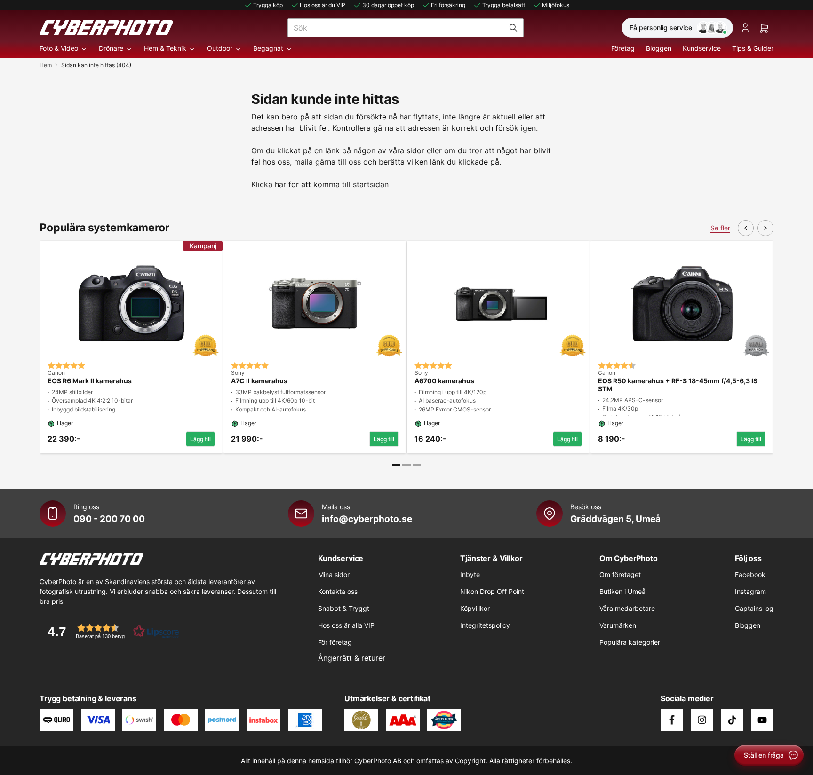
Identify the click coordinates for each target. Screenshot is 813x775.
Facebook (750, 574)
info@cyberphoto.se (367, 518)
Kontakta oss (338, 591)
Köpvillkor (475, 608)
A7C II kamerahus (259, 381)
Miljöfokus (555, 4)
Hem (46, 65)
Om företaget (620, 574)
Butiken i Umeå (622, 591)
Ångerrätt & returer (351, 658)
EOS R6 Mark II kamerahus (90, 381)
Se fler (720, 228)
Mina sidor (334, 574)
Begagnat (268, 48)
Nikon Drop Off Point (492, 591)
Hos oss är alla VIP (346, 625)
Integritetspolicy (485, 625)
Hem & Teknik (165, 48)
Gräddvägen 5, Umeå (615, 518)
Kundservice (702, 48)
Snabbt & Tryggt (343, 608)
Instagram (750, 591)
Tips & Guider (752, 48)
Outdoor (219, 48)
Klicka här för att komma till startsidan (320, 184)
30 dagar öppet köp (388, 4)
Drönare (111, 48)
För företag (335, 642)
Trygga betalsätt (503, 4)
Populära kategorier (629, 642)
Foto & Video (59, 48)
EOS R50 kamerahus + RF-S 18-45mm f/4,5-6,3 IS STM (677, 385)
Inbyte (470, 574)
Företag (623, 48)
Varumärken (617, 625)
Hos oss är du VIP (322, 4)
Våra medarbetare (627, 608)
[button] (110, 631)
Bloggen (658, 48)
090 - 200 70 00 (109, 518)
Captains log (754, 608)
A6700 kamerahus (444, 381)
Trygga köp (268, 4)
